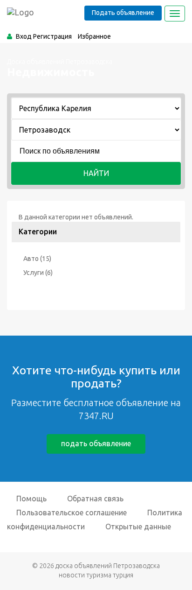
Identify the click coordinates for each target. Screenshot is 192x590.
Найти (96, 173)
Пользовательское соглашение (71, 512)
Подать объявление (123, 12)
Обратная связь (95, 498)
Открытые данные (138, 526)
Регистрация (52, 36)
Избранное (94, 36)
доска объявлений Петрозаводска (107, 565)
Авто (31, 258)
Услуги (33, 272)
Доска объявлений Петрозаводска (59, 61)
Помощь (31, 498)
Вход (24, 36)
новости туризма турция (96, 575)
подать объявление (96, 443)
